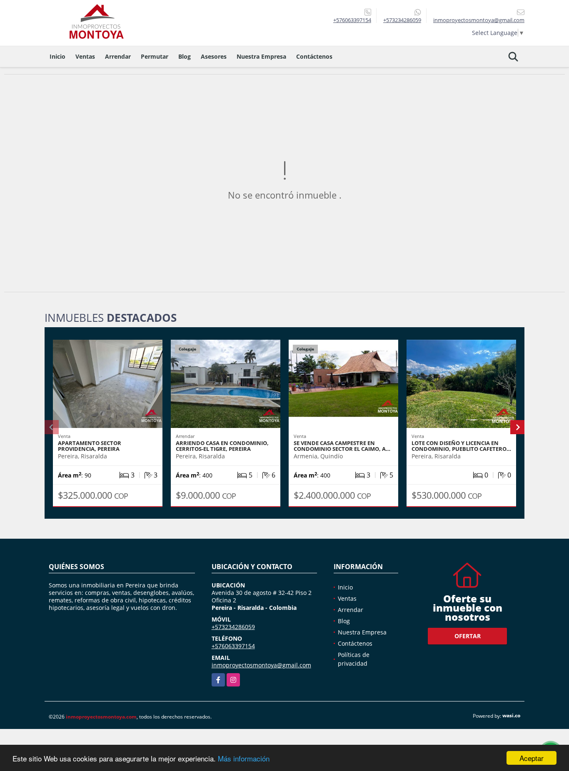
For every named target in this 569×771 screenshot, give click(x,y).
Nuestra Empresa (261, 56)
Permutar (154, 56)
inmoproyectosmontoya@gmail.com (261, 665)
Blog (184, 56)
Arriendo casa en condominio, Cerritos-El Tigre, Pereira (222, 446)
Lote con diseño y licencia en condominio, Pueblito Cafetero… (461, 446)
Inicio (57, 56)
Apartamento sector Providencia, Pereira (89, 446)
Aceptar (531, 758)
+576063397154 (352, 20)
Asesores (214, 56)
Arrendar (118, 56)
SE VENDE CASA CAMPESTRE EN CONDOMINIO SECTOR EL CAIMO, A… (342, 446)
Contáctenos (314, 56)
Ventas (85, 56)
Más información (244, 758)
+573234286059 (402, 20)
